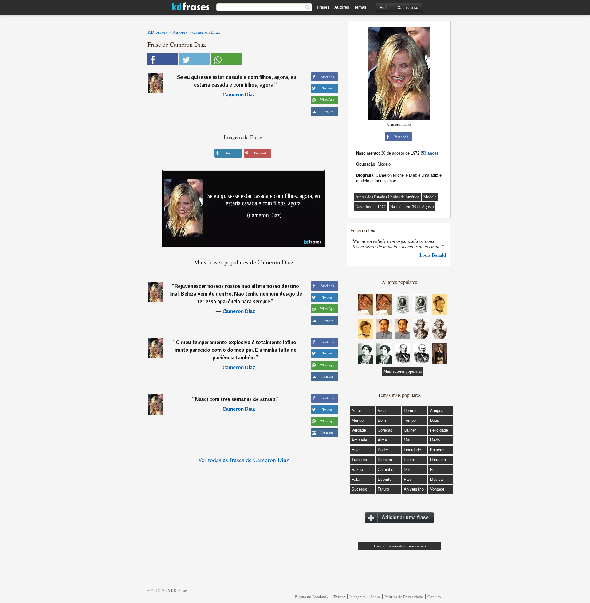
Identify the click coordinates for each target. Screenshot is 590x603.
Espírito (384, 479)
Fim (433, 469)
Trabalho (359, 459)
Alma (382, 440)
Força (409, 459)
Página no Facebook (311, 596)
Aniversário (414, 489)
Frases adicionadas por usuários (400, 546)
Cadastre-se (408, 7)
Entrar (385, 7)
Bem (382, 420)
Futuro (383, 489)
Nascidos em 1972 (371, 206)
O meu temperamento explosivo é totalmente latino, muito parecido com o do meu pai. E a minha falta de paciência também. (236, 350)
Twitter (339, 596)
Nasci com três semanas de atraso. (235, 398)
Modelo (430, 196)
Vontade (437, 489)
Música (436, 479)
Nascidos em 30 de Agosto (412, 206)
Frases (323, 7)
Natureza (438, 459)
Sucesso (359, 489)
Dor (407, 469)
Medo (435, 440)
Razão (357, 469)
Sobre (375, 596)
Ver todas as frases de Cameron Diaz (243, 460)
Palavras (438, 450)
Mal (407, 440)
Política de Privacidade (403, 596)
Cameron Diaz (238, 94)
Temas (360, 7)
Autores (341, 7)
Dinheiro (385, 459)
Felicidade (439, 430)
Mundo (358, 420)
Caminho (385, 469)
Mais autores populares (403, 371)
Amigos (436, 410)
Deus (434, 420)
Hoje (356, 450)
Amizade (359, 440)
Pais (408, 479)
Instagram (357, 596)
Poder (383, 450)
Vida (382, 410)
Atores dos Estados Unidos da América (387, 196)
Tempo (410, 420)
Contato (434, 596)
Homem (411, 410)
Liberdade (412, 450)
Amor (356, 410)
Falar (356, 479)
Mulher (410, 430)
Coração (385, 430)
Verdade (359, 430)
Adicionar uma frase (405, 517)
